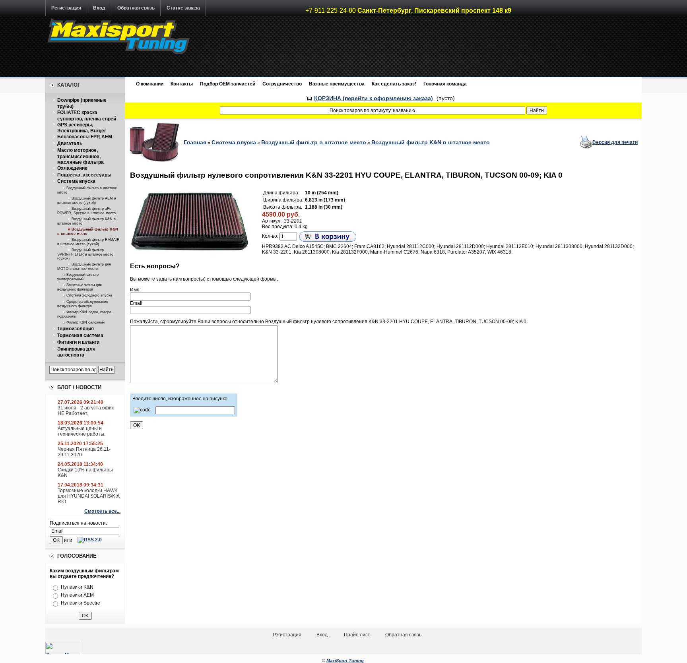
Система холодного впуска (89, 295)
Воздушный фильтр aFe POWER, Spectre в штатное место (86, 211)
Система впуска (76, 181)
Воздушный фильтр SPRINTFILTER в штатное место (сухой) (85, 254)
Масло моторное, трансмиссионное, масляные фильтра (80, 156)
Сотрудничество (282, 84)
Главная (195, 142)
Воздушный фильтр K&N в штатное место (430, 142)
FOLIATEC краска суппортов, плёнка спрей (86, 116)
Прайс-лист (357, 635)
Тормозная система (80, 335)
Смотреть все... (102, 511)
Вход (99, 8)
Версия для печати (615, 142)
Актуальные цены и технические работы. (81, 431)
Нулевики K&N (77, 587)
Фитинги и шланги (78, 342)
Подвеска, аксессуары (84, 175)
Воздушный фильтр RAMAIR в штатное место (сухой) (88, 242)
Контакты (182, 84)
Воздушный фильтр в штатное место (313, 142)
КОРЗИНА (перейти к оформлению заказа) (373, 98)
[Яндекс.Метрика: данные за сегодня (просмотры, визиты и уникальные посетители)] (62, 648)
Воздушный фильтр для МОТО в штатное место (84, 266)
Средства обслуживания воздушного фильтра (82, 304)
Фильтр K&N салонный (85, 322)
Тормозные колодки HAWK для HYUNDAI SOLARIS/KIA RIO (88, 496)
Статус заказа (183, 8)
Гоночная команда (445, 84)
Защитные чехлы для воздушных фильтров (79, 287)
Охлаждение (72, 168)
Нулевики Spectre (80, 603)
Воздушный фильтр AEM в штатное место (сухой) (86, 200)
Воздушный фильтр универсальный (78, 277)
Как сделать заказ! (394, 84)
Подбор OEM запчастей (227, 84)
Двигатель (69, 143)
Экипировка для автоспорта (76, 352)
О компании (149, 84)
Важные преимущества (337, 84)
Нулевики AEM (77, 595)
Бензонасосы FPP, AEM (84, 137)
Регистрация (66, 8)
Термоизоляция (75, 329)
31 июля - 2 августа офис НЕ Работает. (86, 410)
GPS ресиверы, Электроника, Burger (81, 128)
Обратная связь (136, 8)
